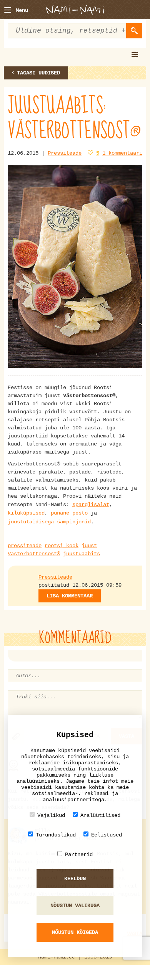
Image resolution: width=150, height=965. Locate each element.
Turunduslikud (56, 835)
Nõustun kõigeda (75, 932)
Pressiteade (65, 153)
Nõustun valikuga (75, 905)
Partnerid (79, 854)
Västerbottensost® (34, 554)
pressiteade (25, 546)
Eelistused (106, 835)
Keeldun (75, 879)
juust (89, 546)
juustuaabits (81, 554)
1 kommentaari (122, 153)
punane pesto (69, 513)
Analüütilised (100, 815)
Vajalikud (51, 815)
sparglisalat (90, 504)
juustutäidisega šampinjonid (49, 522)
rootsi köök (61, 546)
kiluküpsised (26, 513)
